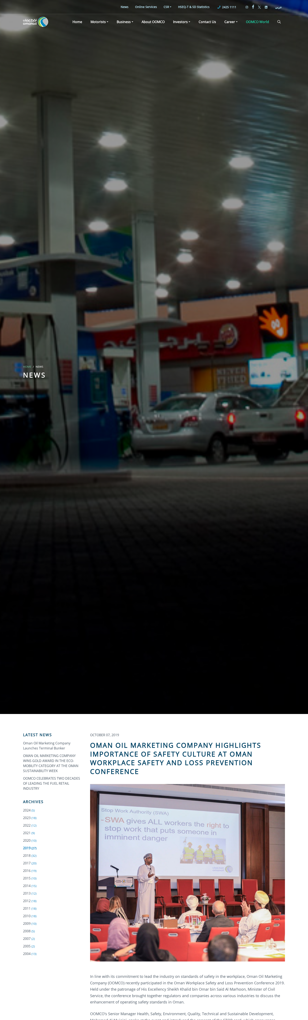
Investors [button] (180, 22)
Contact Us (207, 22)
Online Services (146, 7)
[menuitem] (124, 7)
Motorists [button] (98, 22)
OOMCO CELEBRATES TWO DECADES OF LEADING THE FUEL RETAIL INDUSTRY (51, 783)
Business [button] (124, 22)
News (124, 7)
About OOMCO (153, 22)
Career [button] (229, 22)
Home (77, 22)
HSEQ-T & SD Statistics (194, 7)
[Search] (279, 21)
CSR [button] (166, 7)
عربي (278, 7)
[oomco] (35, 22)
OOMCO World (257, 22)
